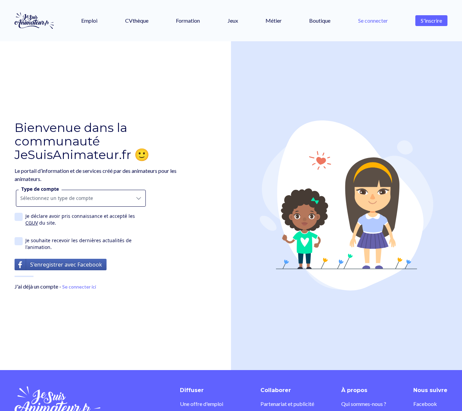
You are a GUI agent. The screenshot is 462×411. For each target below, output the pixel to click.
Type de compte (40, 189)
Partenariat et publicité (287, 404)
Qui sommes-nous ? (363, 404)
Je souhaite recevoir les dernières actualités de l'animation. (78, 243)
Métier (273, 20)
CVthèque (136, 20)
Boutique (319, 20)
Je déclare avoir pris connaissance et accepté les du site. (80, 219)
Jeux (233, 20)
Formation (188, 20)
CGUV (31, 223)
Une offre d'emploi (201, 404)
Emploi (89, 20)
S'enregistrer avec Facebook (66, 264)
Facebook (425, 404)
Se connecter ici (79, 287)
